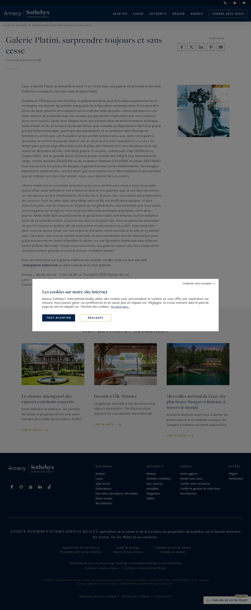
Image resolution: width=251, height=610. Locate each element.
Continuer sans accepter (197, 283)
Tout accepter (58, 317)
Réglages (95, 317)
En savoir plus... (120, 306)
